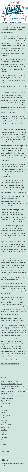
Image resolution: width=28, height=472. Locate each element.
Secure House (5, 451)
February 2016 (5, 415)
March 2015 (4, 439)
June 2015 (4, 432)
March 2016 (4, 412)
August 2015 (5, 427)
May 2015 (4, 434)
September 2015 (6, 425)
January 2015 (5, 444)
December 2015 (6, 420)
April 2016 (4, 410)
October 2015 (5, 422)
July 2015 (4, 430)
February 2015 (5, 442)
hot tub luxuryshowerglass (10, 360)
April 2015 (4, 437)
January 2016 (5, 417)
